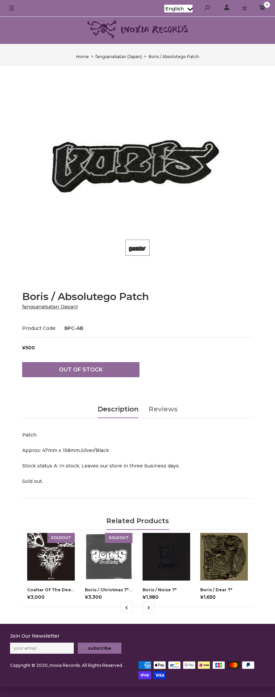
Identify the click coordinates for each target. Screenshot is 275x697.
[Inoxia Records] (137, 30)
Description (118, 409)
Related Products (137, 521)
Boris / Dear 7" (216, 589)
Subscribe (99, 648)
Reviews (163, 409)
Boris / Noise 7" (160, 589)
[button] (178, 8)
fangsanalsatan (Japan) (50, 307)
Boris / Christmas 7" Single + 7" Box (124, 589)
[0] (262, 8)
